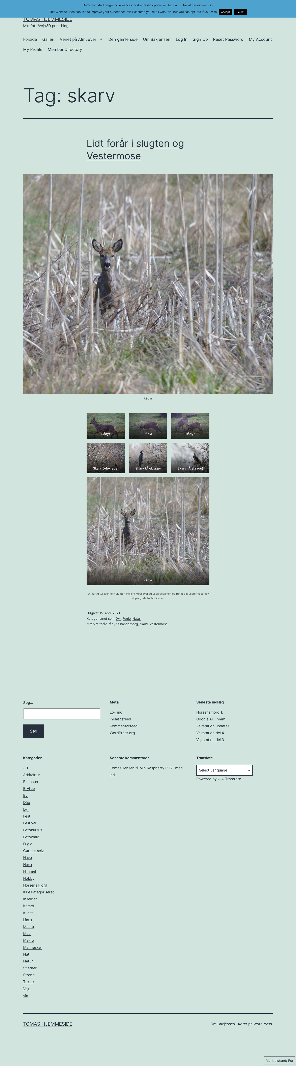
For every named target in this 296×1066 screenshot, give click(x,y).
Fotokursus (32, 830)
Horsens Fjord (35, 885)
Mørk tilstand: (276, 1061)
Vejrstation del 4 (210, 733)
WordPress (263, 1024)
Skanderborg (128, 624)
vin (25, 996)
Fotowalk (31, 837)
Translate (233, 779)
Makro (28, 940)
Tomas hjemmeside (47, 19)
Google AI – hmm (210, 719)
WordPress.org (122, 733)
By (25, 795)
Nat (26, 954)
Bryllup (29, 788)
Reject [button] (240, 12)
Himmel (29, 871)
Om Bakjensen (156, 39)
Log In (181, 39)
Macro (28, 926)
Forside (30, 39)
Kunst (28, 913)
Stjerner (30, 968)
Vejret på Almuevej (78, 39)
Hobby (28, 878)
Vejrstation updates (212, 726)
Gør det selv (33, 851)
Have (27, 857)
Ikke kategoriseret (38, 892)
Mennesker (32, 947)
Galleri (48, 39)
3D (25, 768)
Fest (26, 816)
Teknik (28, 982)
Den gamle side (123, 39)
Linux (27, 920)
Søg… (28, 702)
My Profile (32, 49)
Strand (29, 975)
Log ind (116, 712)
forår (103, 624)
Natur (136, 618)
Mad (27, 933)
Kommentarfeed (124, 726)
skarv (144, 624)
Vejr (26, 989)
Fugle (127, 618)
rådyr (112, 624)
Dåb (26, 802)
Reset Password (228, 39)
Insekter (30, 899)
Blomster (30, 782)
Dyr (118, 618)
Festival (29, 823)
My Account (260, 39)
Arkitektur (31, 775)
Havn (27, 864)
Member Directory (65, 49)
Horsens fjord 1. (209, 712)
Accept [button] (225, 12)
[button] (106, 426)
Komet (28, 906)
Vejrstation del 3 (210, 740)
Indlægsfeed (120, 719)
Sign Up (200, 39)
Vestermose (159, 624)
